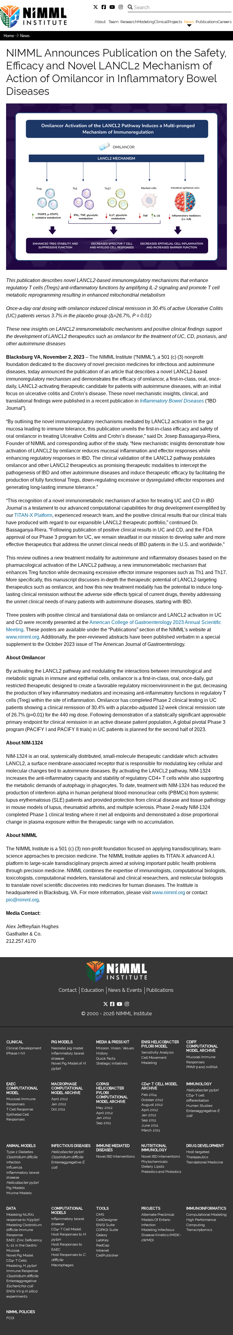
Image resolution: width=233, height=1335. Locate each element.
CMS (100, 1214)
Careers (224, 21)
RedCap (102, 1245)
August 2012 (152, 1105)
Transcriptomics (199, 1230)
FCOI (10, 1318)
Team (114, 21)
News (189, 21)
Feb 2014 (149, 1095)
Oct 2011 (58, 1109)
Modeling (145, 21)
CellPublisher (107, 1255)
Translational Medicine (204, 1162)
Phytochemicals (154, 1161)
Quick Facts (105, 1058)
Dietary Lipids (152, 1166)
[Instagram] (122, 7)
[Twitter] (96, 7)
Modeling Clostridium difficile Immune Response (24, 1230)
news (25, 35)
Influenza (14, 1167)
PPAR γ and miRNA (202, 1067)
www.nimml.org (22, 637)
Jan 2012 (58, 1104)
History (102, 1053)
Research (128, 21)
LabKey (102, 1240)
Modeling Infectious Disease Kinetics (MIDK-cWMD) (161, 1235)
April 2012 (59, 1099)
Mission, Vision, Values (115, 1048)
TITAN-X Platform (33, 515)
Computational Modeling (206, 1214)
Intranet (102, 1250)
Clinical (161, 21)
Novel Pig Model (19, 1255)
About (100, 21)
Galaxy (101, 1235)
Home (9, 35)
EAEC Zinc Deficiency (24, 1240)
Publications (207, 21)
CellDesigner (106, 1220)
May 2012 (104, 1108)
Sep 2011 (103, 1123)
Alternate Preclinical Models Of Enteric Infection (157, 1219)
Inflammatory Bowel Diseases (172, 400)
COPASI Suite (107, 1230)
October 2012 (152, 1100)
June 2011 (149, 1125)
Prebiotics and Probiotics (161, 1171)
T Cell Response (19, 1109)
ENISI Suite (105, 1225)
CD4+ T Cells (16, 1260)
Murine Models (19, 1193)
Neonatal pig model (67, 1048)
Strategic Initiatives (111, 1063)
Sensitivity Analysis (157, 1052)
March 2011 (150, 1130)
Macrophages (62, 1265)
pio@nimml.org (22, 899)
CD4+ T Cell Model (66, 1229)
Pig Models (15, 1188)
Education (92, 990)
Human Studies (199, 1105)
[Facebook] (105, 7)
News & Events (125, 990)
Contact (68, 990)
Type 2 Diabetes (19, 1152)
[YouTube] (113, 7)
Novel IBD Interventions (115, 1156)
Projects (175, 21)
